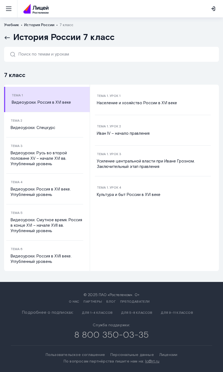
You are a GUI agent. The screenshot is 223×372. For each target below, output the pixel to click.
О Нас (74, 302)
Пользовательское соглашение (75, 354)
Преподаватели (135, 302)
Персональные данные (132, 354)
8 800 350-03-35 (111, 335)
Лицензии (168, 354)
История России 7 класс (63, 37)
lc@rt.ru (152, 361)
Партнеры (92, 302)
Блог (111, 302)
